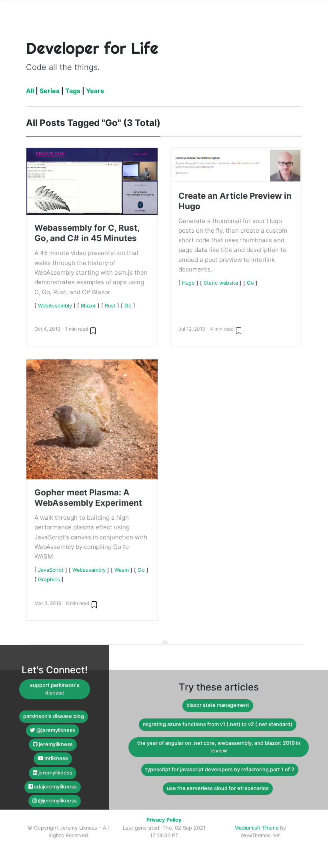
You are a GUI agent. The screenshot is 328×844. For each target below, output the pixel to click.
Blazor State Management (217, 705)
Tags (72, 91)
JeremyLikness (55, 744)
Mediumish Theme (256, 828)
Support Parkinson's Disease (54, 689)
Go (128, 306)
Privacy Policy (164, 820)
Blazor (88, 306)
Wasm (121, 570)
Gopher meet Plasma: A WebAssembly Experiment (88, 497)
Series (50, 91)
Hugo (188, 283)
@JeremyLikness (55, 730)
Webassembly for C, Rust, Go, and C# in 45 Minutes (86, 233)
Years (95, 91)
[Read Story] (93, 330)
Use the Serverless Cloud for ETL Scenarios (218, 788)
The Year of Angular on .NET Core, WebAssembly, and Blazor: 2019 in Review (218, 747)
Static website (221, 283)
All (30, 91)
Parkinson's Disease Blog (53, 716)
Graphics (49, 580)
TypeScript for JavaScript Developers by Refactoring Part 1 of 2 (219, 769)
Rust (110, 306)
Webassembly (89, 570)
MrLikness (55, 758)
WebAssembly (55, 306)
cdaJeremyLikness (55, 787)
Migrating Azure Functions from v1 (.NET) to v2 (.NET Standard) (217, 724)
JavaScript (51, 570)
